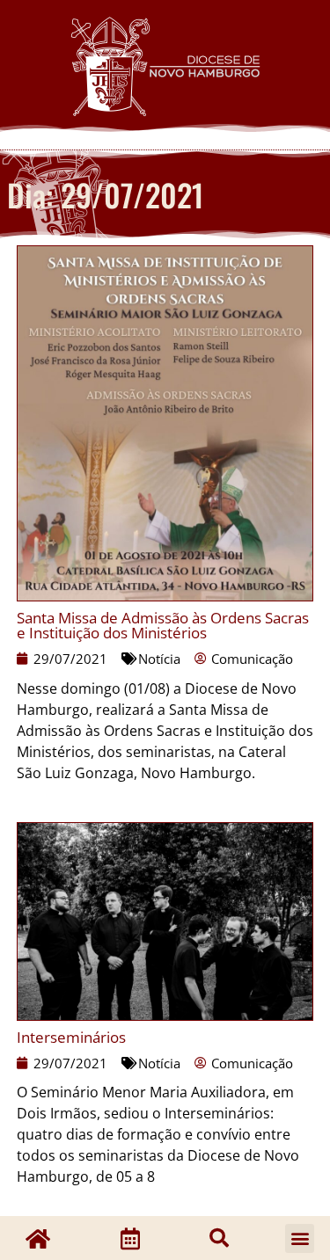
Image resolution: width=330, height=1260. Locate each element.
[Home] (38, 1238)
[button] (219, 1238)
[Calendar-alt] (130, 1238)
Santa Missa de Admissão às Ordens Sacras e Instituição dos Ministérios (163, 625)
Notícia (159, 658)
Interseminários (71, 1037)
